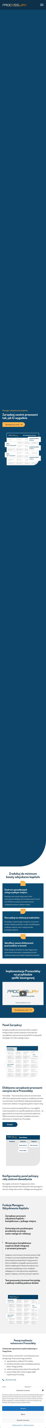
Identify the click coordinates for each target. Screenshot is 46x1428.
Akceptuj (23, 1408)
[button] (43, 1390)
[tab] (23, 1219)
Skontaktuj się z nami (12, 424)
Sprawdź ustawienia (23, 1420)
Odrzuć (23, 1414)
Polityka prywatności (17, 1425)
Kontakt (10, 1124)
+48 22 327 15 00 (10, 1380)
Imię (4, 1386)
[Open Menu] (42, 5)
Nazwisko (28, 1386)
